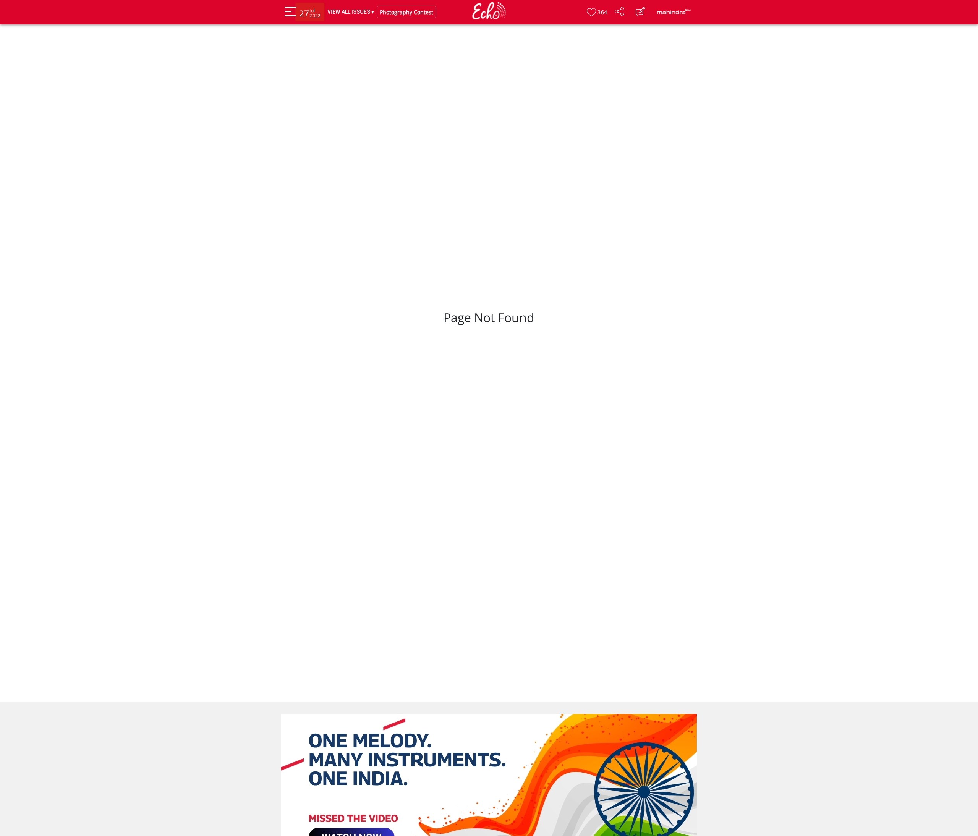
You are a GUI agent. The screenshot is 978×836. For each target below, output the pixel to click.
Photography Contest (406, 12)
